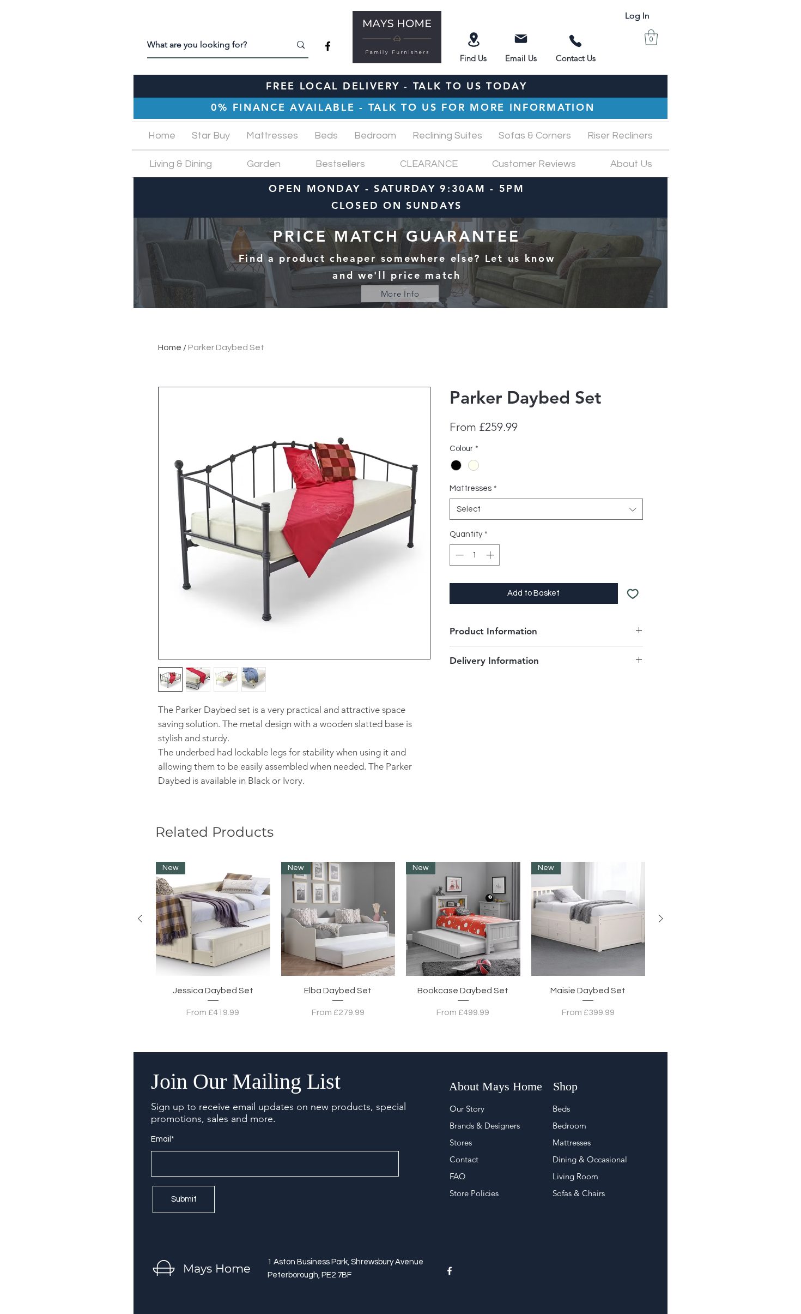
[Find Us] (473, 39)
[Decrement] (458, 555)
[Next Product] (661, 918)
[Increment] (491, 555)
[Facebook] (327, 46)
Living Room (575, 1176)
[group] (401, 946)
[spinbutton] (475, 555)
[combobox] (546, 509)
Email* (162, 1139)
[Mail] (521, 39)
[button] (651, 37)
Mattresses (473, 488)
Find (469, 58)
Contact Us (576, 58)
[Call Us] (575, 41)
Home (169, 347)
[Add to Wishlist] (633, 593)
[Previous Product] (140, 918)
